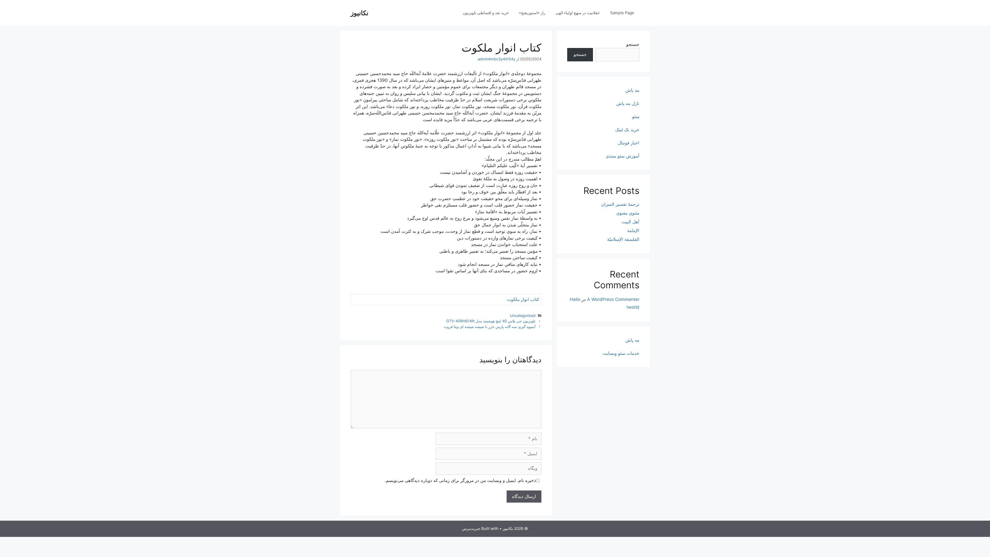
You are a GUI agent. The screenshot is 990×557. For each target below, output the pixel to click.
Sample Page (622, 12)
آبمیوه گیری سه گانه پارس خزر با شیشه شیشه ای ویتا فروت (489, 326)
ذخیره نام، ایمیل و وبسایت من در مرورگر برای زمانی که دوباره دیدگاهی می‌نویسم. (460, 480)
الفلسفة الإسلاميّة (623, 239)
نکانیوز (359, 13)
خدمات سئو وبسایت (621, 353)
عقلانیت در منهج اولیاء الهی (578, 12)
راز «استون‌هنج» (532, 12)
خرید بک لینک (627, 129)
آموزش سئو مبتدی (622, 156)
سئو (635, 116)
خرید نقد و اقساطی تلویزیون (486, 12)
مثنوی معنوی (627, 213)
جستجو (632, 44)
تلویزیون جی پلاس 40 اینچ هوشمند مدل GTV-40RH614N (490, 321)
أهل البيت (630, 221)
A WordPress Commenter (613, 299)
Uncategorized (522, 315)
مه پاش (632, 90)
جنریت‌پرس (471, 528)
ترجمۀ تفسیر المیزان (620, 204)
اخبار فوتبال (628, 142)
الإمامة (633, 230)
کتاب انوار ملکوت (523, 299)
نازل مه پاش (627, 103)
